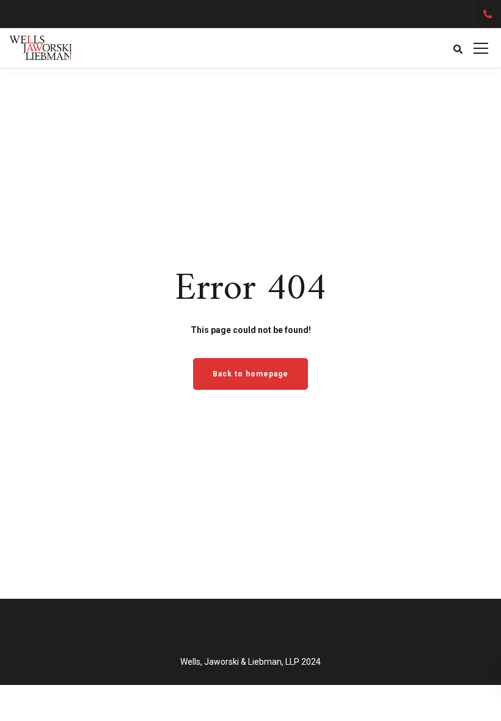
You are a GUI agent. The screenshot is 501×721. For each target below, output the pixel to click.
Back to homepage (250, 374)
